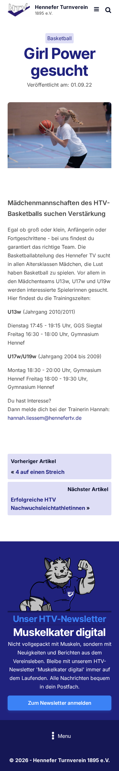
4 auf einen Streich (40, 472)
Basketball (59, 38)
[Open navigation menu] (96, 10)
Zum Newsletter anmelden (59, 703)
